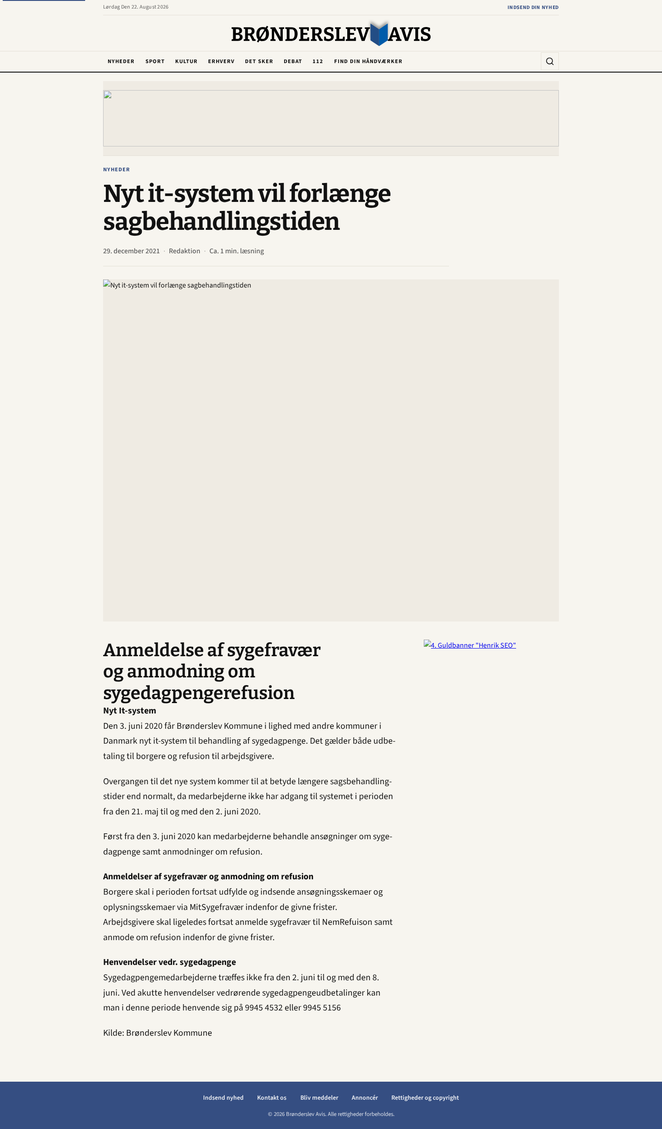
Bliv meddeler (319, 1097)
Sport (155, 61)
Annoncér (365, 1097)
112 (318, 61)
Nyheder (121, 61)
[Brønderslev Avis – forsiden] (331, 33)
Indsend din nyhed (533, 7)
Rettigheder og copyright (425, 1097)
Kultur (186, 61)
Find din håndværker (368, 61)
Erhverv (221, 61)
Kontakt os (271, 1097)
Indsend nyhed (223, 1097)
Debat (293, 61)
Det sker (259, 61)
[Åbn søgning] (550, 61)
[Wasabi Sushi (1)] (331, 118)
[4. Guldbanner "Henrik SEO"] (491, 775)
